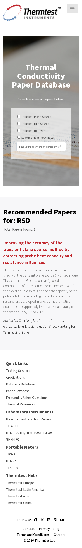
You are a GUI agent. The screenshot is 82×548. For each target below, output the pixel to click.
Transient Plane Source (36, 117)
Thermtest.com (46, 540)
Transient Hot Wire (33, 131)
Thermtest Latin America (25, 489)
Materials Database (20, 384)
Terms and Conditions (33, 534)
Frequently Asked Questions (26, 397)
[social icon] (35, 521)
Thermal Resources (20, 404)
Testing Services (18, 370)
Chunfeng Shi (28, 320)
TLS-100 (12, 467)
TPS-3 (10, 454)
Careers (59, 534)
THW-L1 (12, 426)
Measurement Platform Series (28, 419)
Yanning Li (10, 332)
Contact (29, 528)
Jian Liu (36, 326)
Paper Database (18, 391)
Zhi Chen (24, 332)
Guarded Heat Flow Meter (37, 138)
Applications (15, 377)
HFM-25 (11, 461)
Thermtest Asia (17, 496)
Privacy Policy (49, 528)
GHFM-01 (13, 439)
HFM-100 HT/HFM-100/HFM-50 (29, 432)
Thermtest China (19, 503)
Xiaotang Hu (66, 326)
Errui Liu (23, 326)
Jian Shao (49, 326)
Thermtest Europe (20, 483)
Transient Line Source (35, 124)
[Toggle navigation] (72, 8)
